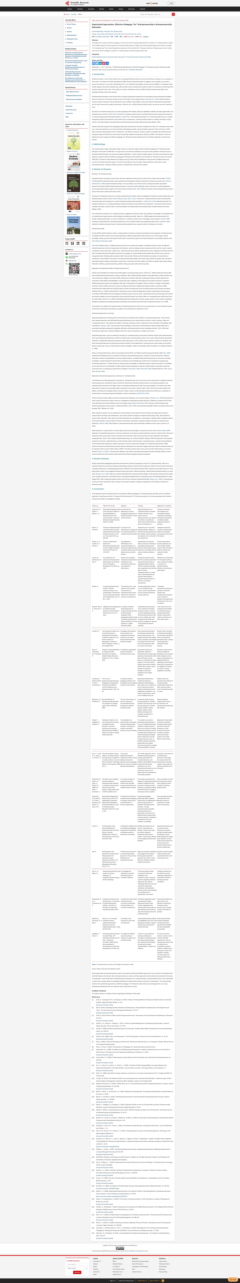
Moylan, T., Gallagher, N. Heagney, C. (96, 722)
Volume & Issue (136, 1272)
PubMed (116, 1146)
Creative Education (72, 130)
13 (93, 1078)
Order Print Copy (71, 110)
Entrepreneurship (112, 57)
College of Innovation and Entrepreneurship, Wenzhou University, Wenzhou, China (116, 34)
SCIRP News (141, 1281)
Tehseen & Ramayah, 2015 (103, 241)
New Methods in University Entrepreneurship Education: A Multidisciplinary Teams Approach (76, 79)
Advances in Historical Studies (76, 193)
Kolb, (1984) (166, 353)
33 (93, 1222)
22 (93, 1138)
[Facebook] (72, 243)
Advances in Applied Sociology (76, 172)
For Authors (116, 1266)
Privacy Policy (163, 1272)
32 (93, 1214)
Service (135, 1258)
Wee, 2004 (132, 406)
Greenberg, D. (96, 685)
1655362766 (72, 260)
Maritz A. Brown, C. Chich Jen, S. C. (97, 609)
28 (93, 1186)
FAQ (67, 117)
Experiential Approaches (99, 57)
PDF (112, 36)
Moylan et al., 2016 (156, 479)
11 (93, 1065)
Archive (69, 31)
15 (93, 1091)
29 (93, 1191)
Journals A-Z (97, 1261)
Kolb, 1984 (161, 328)
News (111, 9)
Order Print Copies (137, 1264)
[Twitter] (67, 243)
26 (93, 1170)
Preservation (163, 1266)
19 (93, 1117)
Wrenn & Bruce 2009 (163, 430)
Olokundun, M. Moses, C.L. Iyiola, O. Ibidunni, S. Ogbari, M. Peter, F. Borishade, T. (96, 785)
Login (171, 3)
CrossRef (109, 1005)
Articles (80, 9)
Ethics (114, 1261)
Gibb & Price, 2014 (128, 117)
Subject (95, 1264)
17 (93, 1104)
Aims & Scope (71, 24)
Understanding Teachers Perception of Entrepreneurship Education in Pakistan (75, 73)
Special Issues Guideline (74, 99)
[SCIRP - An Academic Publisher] (76, 3)
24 (93, 1157)
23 (93, 1149)
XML (121, 36)
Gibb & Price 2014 (143, 393)
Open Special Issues (72, 91)
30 (93, 1199)
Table (106, 164)
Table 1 (114, 481)
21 (93, 1131)
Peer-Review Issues (118, 1269)
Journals (91, 9)
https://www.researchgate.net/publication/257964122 (111, 1196)
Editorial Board (71, 35)
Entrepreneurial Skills (144, 57)
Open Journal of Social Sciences (101, 20)
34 (93, 1228)
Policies (162, 1258)
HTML (116, 36)
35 (93, 1233)
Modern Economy (72, 151)
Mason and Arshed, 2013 (140, 403)
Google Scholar (101, 1005)
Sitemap (95, 1269)
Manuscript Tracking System (140, 1261)
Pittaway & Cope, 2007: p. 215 (126, 198)
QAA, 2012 (112, 114)
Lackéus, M (95, 631)
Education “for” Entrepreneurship (128, 57)
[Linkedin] (78, 243)
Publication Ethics (164, 1264)
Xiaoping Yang (118, 31)
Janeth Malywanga (97, 31)
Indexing (69, 42)
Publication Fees (72, 39)
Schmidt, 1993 (100, 371)
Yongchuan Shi (108, 31)
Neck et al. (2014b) (103, 451)
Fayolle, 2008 (165, 219)
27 (93, 1178)
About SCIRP (118, 1258)
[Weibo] (83, 243)
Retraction (162, 1269)
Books (101, 9)
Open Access (163, 1261)
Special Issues (117, 1274)
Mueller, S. (95, 586)
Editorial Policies (117, 1264)
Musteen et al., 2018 (157, 398)
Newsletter (69, 106)
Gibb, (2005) (141, 189)
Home (70, 9)
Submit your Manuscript (126, 1281)
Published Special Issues (74, 95)
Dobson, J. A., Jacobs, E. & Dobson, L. (96, 544)
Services (131, 9)
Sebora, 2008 (104, 423)
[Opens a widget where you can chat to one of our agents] (233, 1279)
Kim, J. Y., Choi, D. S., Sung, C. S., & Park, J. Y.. (97, 756)
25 (93, 1162)
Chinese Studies (72, 214)
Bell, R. (94, 851)
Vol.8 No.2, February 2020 (120, 20)
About (121, 9)
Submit (142, 9)
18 (93, 1110)
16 (93, 1096)
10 (93, 1057)
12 (93, 1073)
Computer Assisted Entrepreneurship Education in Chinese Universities (75, 67)
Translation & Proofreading (140, 1266)
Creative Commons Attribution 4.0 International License (134, 1251)
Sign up (112, 1281)
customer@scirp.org (75, 253)
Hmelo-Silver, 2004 (145, 368)
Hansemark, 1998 (134, 368)
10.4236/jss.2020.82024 (102, 36)
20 (93, 1125)
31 (93, 1207)
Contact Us (69, 113)
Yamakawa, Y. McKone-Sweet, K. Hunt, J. (97, 681)
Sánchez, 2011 (105, 325)
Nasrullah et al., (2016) (152, 99)
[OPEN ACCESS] (152, 3)
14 (93, 1083)
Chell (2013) (95, 245)
